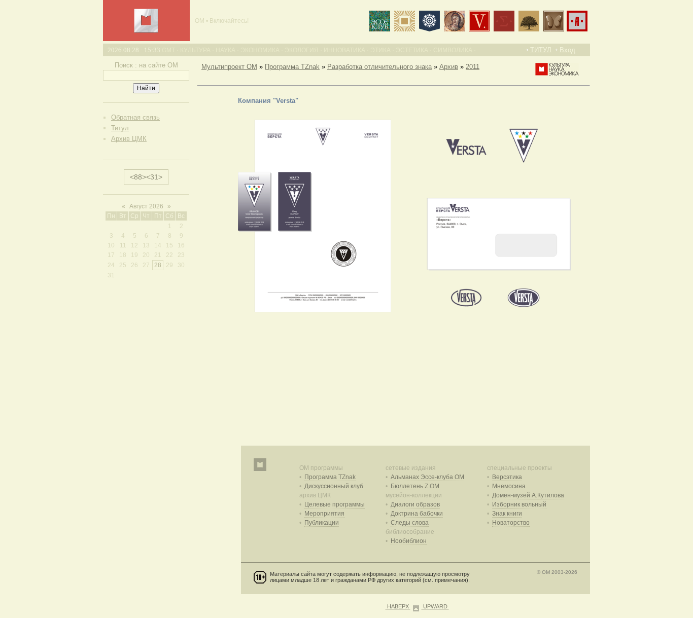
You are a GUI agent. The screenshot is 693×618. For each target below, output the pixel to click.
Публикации (321, 522)
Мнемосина (509, 486)
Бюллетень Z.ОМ (415, 486)
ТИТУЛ (540, 50)
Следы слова (410, 522)
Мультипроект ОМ (229, 66)
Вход (567, 50)
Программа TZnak (292, 66)
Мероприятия (324, 513)
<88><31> (146, 177)
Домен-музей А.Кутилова (528, 495)
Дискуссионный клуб (333, 486)
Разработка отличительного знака (379, 66)
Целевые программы (334, 504)
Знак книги (507, 513)
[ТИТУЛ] (146, 30)
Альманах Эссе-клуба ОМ (427, 477)
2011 (472, 66)
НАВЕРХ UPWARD (417, 606)
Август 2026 (146, 206)
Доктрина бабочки (417, 513)
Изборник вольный (519, 504)
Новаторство (511, 522)
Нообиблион (409, 540)
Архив (448, 66)
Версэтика (507, 477)
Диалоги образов (415, 504)
